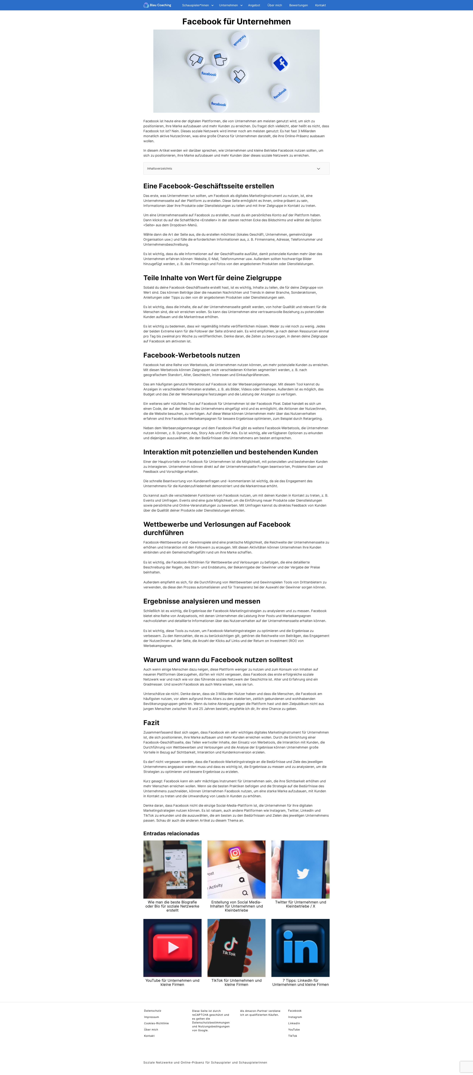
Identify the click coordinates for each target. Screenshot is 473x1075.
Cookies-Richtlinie (156, 1023)
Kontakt (320, 5)
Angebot (254, 5)
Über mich (275, 5)
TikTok (292, 1035)
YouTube (294, 1029)
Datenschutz (152, 1010)
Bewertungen (298, 5)
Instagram (295, 1016)
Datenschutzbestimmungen (211, 1022)
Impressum (151, 1016)
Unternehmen (228, 5)
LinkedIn (294, 1023)
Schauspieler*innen (195, 5)
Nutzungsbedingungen (214, 1026)
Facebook (295, 1010)
